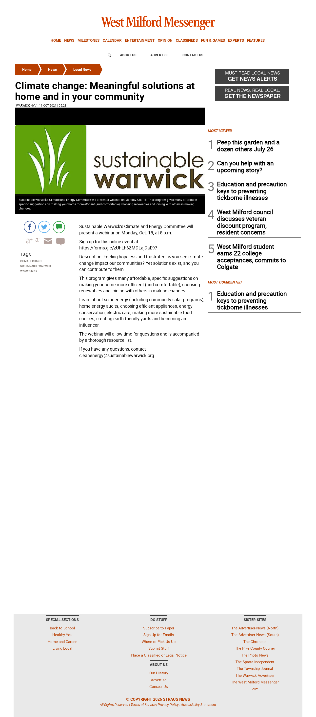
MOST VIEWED (220, 130)
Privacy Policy (168, 704)
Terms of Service (143, 704)
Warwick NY (25, 105)
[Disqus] (110, 423)
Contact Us (192, 55)
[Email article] (46, 245)
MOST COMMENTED (224, 282)
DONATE (289, 6)
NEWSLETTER (261, 6)
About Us (128, 55)
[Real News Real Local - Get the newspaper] (254, 94)
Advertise (159, 55)
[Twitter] (44, 227)
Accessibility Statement (198, 704)
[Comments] (59, 227)
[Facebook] (30, 227)
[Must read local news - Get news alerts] (254, 77)
